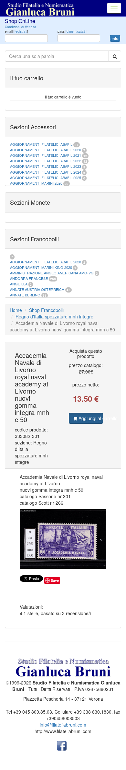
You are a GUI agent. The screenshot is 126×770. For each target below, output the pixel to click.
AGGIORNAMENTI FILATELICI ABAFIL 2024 (45, 172)
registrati (21, 31)
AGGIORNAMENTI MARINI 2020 (36, 183)
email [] (16, 31)
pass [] (72, 31)
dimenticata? (76, 31)
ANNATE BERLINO (25, 294)
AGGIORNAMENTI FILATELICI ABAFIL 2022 (45, 160)
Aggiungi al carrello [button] (90, 418)
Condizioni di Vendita (20, 27)
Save (55, 580)
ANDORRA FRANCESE (29, 278)
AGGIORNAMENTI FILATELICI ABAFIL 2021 (45, 155)
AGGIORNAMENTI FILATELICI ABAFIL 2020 (45, 149)
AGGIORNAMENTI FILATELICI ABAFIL (41, 144)
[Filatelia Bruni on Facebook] (62, 745)
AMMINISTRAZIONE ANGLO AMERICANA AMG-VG (52, 272)
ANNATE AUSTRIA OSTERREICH (37, 289)
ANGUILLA (18, 283)
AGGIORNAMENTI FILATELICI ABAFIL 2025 (45, 177)
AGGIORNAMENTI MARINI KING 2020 (41, 267)
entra (115, 38)
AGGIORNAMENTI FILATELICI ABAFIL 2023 (45, 166)
